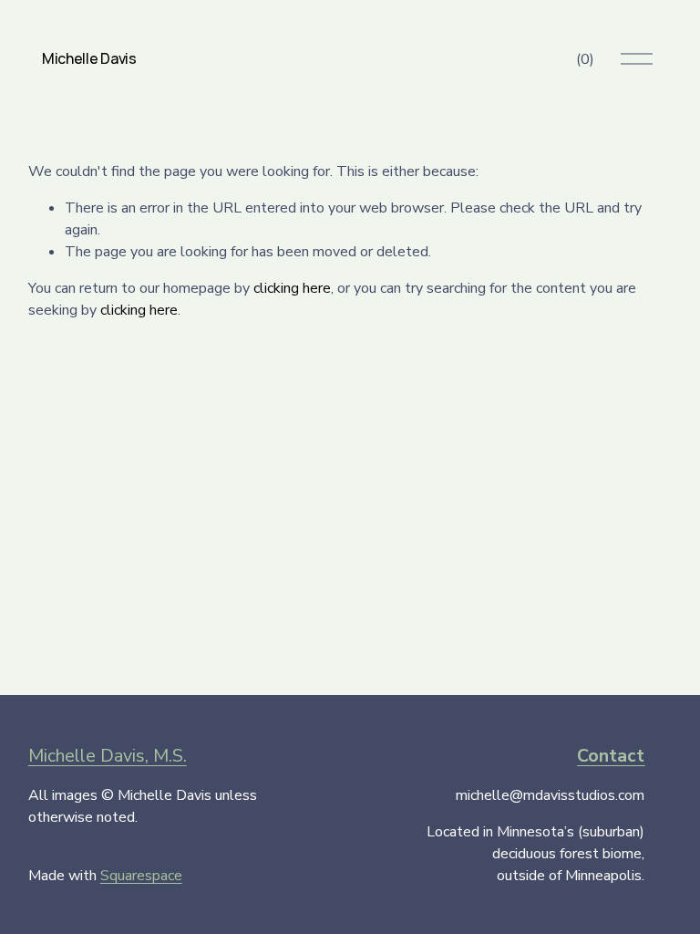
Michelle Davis (89, 58)
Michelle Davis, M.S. (107, 755)
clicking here (292, 288)
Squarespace (141, 876)
